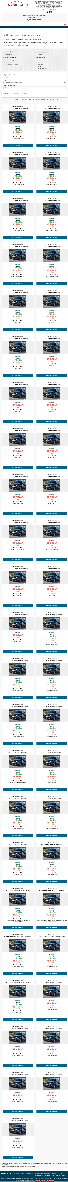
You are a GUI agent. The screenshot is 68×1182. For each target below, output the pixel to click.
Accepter (38, 1180)
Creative (52, 614)
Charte (63, 1175)
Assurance (54, 1173)
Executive (18, 752)
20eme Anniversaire (17, 936)
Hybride (17, 126)
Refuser (43, 1180)
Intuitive (18, 108)
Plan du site (48, 1175)
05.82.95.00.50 (35, 20)
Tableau (15, 93)
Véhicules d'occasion (28, 1173)
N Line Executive (17, 890)
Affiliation (58, 1175)
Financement (47, 1173)
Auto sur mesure (39, 1173)
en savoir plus (50, 1180)
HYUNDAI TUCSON (17, 106)
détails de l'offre (16, 145)
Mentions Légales (39, 1175)
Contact (61, 1173)
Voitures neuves (15, 1173)
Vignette (24, 93)
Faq (53, 1175)
